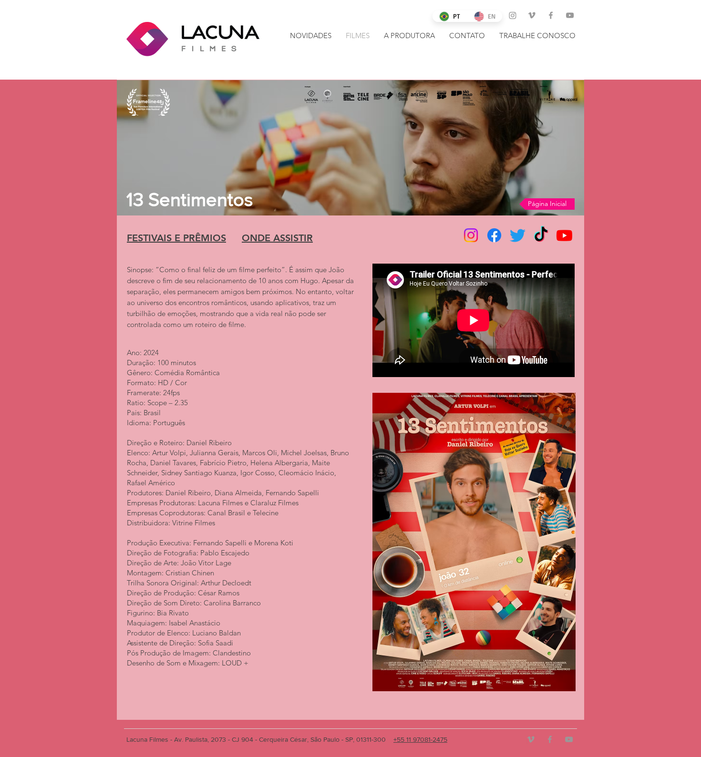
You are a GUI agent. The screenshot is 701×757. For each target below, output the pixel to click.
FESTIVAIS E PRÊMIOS (176, 238)
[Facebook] (494, 235)
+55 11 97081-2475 (420, 739)
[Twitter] (517, 235)
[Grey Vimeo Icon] (531, 15)
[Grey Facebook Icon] (551, 15)
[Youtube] (564, 235)
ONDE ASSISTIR (277, 238)
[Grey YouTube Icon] (570, 15)
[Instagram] (512, 15)
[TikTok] (541, 235)
